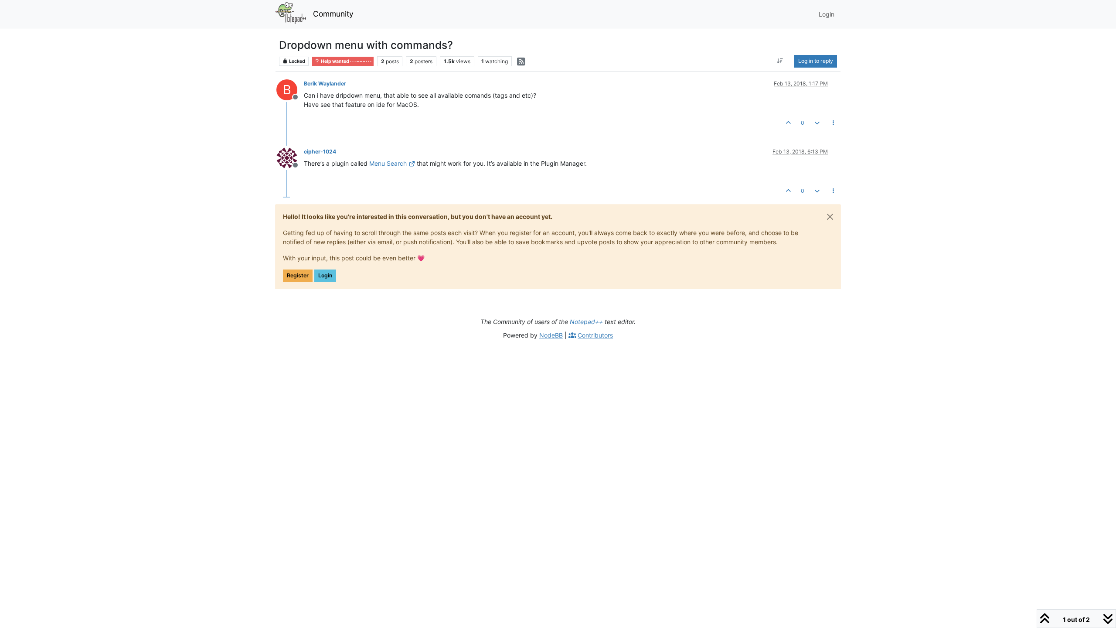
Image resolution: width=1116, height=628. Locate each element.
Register (298, 275)
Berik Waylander (325, 83)
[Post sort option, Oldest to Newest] (780, 61)
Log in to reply (815, 61)
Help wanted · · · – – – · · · (345, 61)
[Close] (830, 217)
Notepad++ (586, 321)
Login (325, 275)
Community (333, 13)
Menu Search (388, 163)
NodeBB (551, 335)
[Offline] (290, 157)
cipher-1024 (320, 151)
